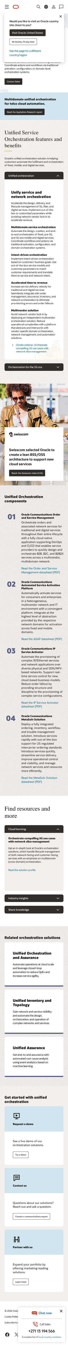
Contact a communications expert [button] (31, 1216)
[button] (7, 7)
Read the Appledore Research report (24, 112)
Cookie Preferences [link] (14, 1316)
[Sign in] (53, 7)
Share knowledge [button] (18, 909)
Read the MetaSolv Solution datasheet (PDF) (39, 780)
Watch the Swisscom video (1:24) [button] (27, 473)
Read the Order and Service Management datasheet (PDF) (40, 570)
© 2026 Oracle (12, 1310)
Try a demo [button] (20, 1154)
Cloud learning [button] (17, 829)
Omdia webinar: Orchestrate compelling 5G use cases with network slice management (32, 348)
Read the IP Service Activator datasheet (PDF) (40, 704)
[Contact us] (61, 7)
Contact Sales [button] (13, 81)
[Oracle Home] (16, 7)
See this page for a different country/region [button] (25, 53)
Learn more (20, 1281)
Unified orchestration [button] (21, 175)
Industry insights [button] (18, 898)
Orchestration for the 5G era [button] (25, 367)
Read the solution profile (22, 869)
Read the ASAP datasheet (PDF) (41, 639)
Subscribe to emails (14, 1322)
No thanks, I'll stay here (23, 41)
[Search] (38, 7)
